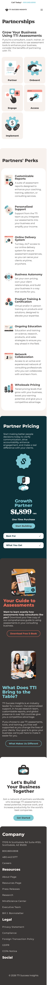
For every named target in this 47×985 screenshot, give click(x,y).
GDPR (5, 945)
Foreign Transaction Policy (18, 939)
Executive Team (11, 907)
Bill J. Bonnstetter (13, 913)
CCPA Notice (9, 951)
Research (7, 895)
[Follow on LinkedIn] (3, 965)
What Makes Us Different (23, 743)
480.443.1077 (10, 857)
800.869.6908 (29, 2)
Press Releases (11, 889)
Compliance (9, 933)
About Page (9, 876)
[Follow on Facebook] (5, 965)
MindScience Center (14, 901)
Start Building (24, 526)
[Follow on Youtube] (10, 965)
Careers (6, 863)
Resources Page (11, 882)
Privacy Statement (13, 926)
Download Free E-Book (23, 633)
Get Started (23, 817)
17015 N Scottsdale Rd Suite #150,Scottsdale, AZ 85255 (21, 843)
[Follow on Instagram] (8, 965)
